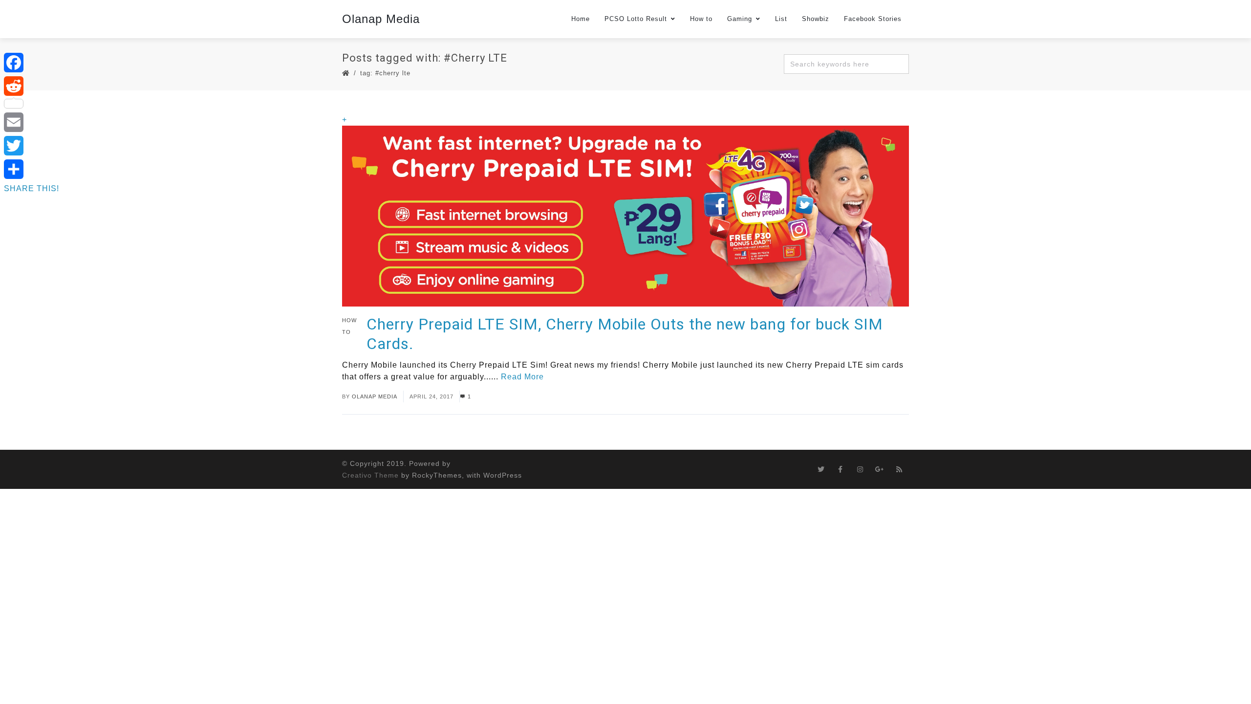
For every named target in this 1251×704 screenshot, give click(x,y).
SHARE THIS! (31, 188)
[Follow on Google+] (879, 469)
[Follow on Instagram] (860, 469)
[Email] (31, 122)
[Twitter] (31, 145)
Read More (522, 377)
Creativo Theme (370, 475)
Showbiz (815, 18)
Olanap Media (381, 18)
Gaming (739, 18)
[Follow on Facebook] (840, 469)
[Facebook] (31, 62)
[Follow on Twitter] (821, 469)
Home (580, 18)
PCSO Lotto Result (635, 18)
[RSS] (899, 469)
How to (701, 18)
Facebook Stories (873, 18)
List (781, 18)
